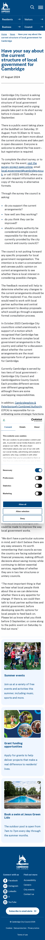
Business (6, 27)
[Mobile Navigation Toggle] (41, 7)
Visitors (28, 19)
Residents (7, 19)
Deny (22, 518)
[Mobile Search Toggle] (32, 7)
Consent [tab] (8, 427)
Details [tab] (23, 427)
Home (4, 34)
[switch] (38, 478)
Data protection (20, 928)
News (12, 34)
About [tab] (37, 427)
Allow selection (22, 511)
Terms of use (22, 935)
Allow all (22, 504)
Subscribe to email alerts (20, 911)
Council (28, 27)
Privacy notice (33, 928)
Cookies (9, 928)
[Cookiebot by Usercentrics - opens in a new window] (31, 420)
